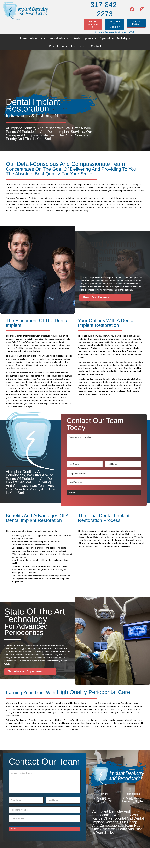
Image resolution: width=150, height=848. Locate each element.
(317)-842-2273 (103, 802)
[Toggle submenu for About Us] (44, 38)
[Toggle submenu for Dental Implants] (95, 38)
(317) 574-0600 (132, 802)
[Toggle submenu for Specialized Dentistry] (130, 38)
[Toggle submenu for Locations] (86, 46)
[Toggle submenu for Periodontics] (68, 38)
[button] (132, 9)
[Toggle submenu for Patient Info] (66, 46)
